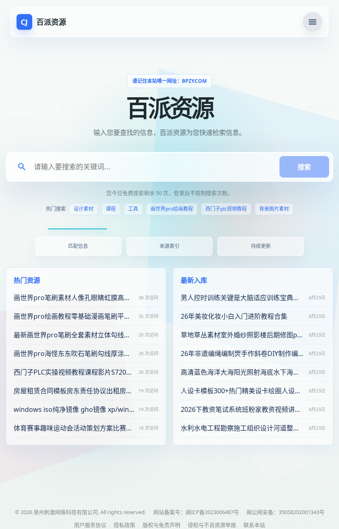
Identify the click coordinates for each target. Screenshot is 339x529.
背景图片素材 (274, 208)
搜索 (304, 166)
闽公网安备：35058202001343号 (285, 512)
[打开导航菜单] (312, 22)
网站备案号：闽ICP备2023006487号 (196, 512)
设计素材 (83, 208)
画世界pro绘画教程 (171, 208)
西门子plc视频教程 (226, 208)
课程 (111, 208)
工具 (133, 208)
